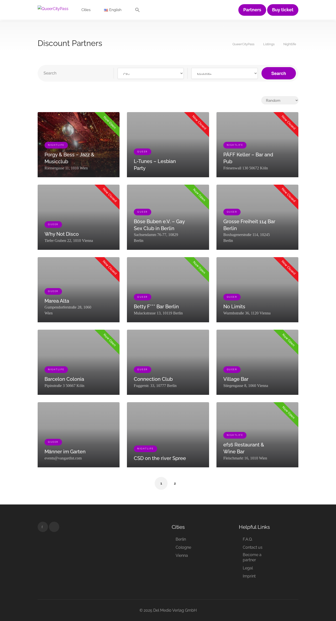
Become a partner (252, 557)
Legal (248, 568)
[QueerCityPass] (53, 8)
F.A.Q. (248, 539)
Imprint (249, 576)
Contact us (252, 547)
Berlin (181, 539)
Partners (252, 9)
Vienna (182, 555)
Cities (86, 10)
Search (278, 73)
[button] (137, 11)
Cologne (183, 547)
